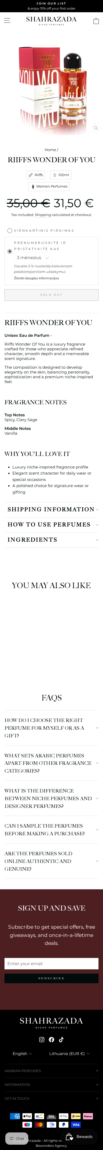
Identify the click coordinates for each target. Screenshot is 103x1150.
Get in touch (17, 1098)
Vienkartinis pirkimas (44, 231)
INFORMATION (17, 1084)
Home (50, 150)
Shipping (43, 215)
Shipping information (51, 510)
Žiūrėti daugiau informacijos (36, 278)
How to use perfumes (49, 525)
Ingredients (33, 540)
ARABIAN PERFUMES (22, 1071)
